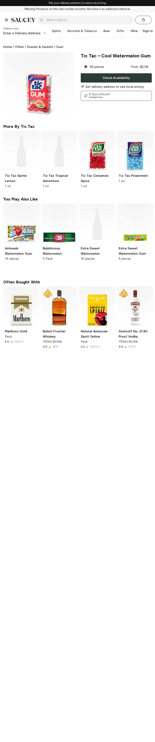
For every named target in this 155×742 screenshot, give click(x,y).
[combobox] (88, 20)
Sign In (148, 31)
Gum (59, 47)
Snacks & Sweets (40, 47)
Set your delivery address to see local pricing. (78, 3)
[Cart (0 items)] (143, 20)
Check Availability (116, 78)
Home (7, 47)
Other (19, 47)
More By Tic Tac (19, 126)
